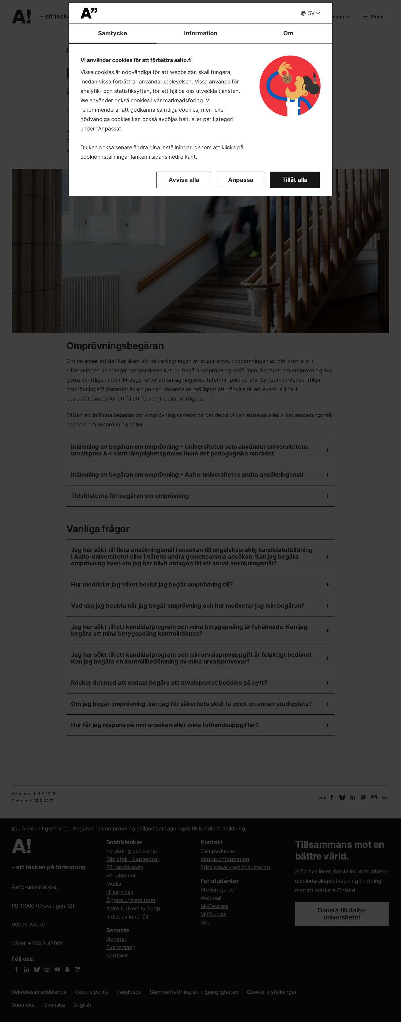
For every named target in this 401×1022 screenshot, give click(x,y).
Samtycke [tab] (112, 33)
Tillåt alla (295, 179)
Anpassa (240, 179)
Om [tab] (288, 33)
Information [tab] (200, 33)
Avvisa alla (184, 179)
